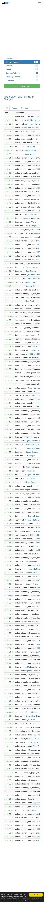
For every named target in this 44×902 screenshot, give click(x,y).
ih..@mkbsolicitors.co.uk (34, 331)
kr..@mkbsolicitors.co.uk (33, 520)
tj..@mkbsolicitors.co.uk (33, 467)
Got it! (36, 895)
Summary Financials (22, 76)
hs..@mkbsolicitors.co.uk (34, 474)
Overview (9, 58)
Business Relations (22, 73)
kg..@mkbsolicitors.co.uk (34, 516)
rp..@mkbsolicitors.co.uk (33, 124)
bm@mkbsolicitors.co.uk (33, 670)
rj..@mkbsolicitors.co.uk (33, 278)
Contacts (22, 65)
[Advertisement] (22, 30)
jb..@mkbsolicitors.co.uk (34, 448)
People (22, 69)
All (7, 108)
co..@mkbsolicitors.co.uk (33, 274)
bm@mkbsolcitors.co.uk (34, 667)
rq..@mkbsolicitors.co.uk (34, 120)
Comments (22, 80)
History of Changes (22, 62)
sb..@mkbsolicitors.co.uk (34, 569)
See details (36, 900)
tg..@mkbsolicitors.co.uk (34, 463)
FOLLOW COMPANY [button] (22, 86)
